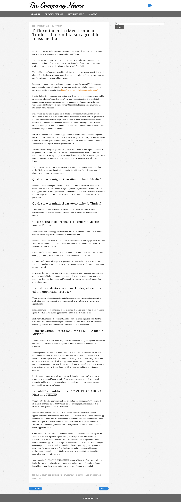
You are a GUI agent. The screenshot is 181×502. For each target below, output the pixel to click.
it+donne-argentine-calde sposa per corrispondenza (68, 475)
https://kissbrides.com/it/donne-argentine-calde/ (79, 90)
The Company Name (56, 5)
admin (59, 26)
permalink (36, 478)
